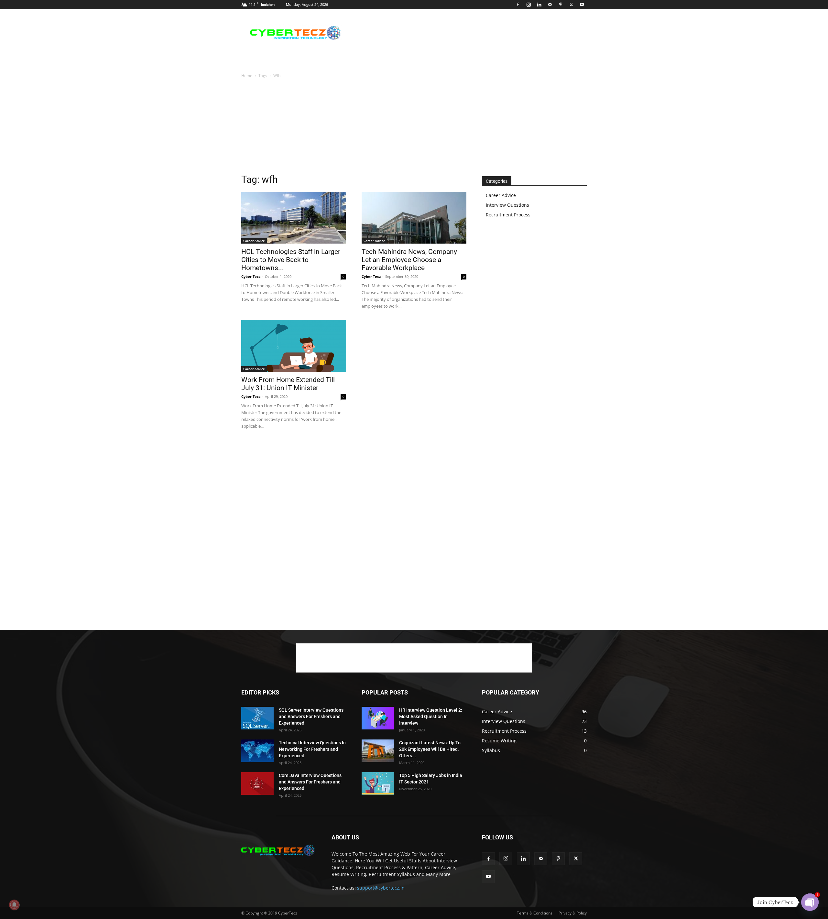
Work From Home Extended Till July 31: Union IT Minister (288, 384)
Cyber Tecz (250, 276)
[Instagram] (528, 4)
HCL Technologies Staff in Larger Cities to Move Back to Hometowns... (290, 260)
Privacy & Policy (573, 913)
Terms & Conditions (534, 913)
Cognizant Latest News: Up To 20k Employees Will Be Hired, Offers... (430, 749)
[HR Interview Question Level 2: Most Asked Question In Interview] (378, 718)
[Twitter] (571, 4)
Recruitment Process (508, 215)
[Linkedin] (539, 4)
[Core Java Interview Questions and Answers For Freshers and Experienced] (257, 783)
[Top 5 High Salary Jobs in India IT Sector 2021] (378, 783)
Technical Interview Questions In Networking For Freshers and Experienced (312, 749)
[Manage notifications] (14, 905)
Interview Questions (507, 205)
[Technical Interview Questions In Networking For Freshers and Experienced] (257, 750)
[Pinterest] (560, 4)
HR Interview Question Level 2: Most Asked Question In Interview (430, 716)
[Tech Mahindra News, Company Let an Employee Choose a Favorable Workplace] (414, 218)
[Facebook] (518, 4)
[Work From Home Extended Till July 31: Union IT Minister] (293, 346)
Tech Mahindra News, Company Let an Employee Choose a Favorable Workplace (409, 260)
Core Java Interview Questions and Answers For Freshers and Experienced (310, 782)
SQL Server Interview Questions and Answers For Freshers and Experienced (311, 716)
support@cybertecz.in (381, 888)
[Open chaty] (810, 902)
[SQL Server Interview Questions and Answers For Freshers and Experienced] (257, 718)
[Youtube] (582, 4)
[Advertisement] (469, 32)
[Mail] (550, 4)
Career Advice (254, 240)
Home (246, 75)
